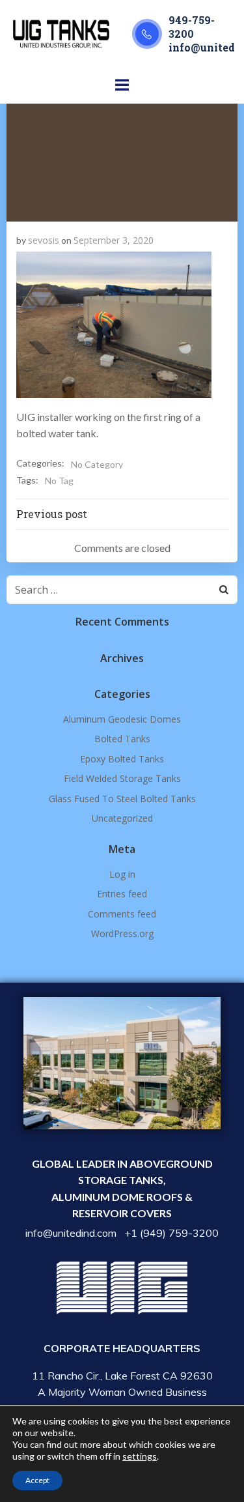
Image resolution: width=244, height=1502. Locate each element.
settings (139, 1456)
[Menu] (122, 85)
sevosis (43, 240)
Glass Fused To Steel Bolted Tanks (122, 798)
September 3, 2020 (114, 240)
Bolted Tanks (122, 738)
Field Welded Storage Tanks (122, 778)
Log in (122, 874)
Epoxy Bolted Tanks (122, 759)
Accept (37, 1480)
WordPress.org (122, 933)
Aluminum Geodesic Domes (122, 719)
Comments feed (122, 914)
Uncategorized (122, 818)
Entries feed (122, 894)
